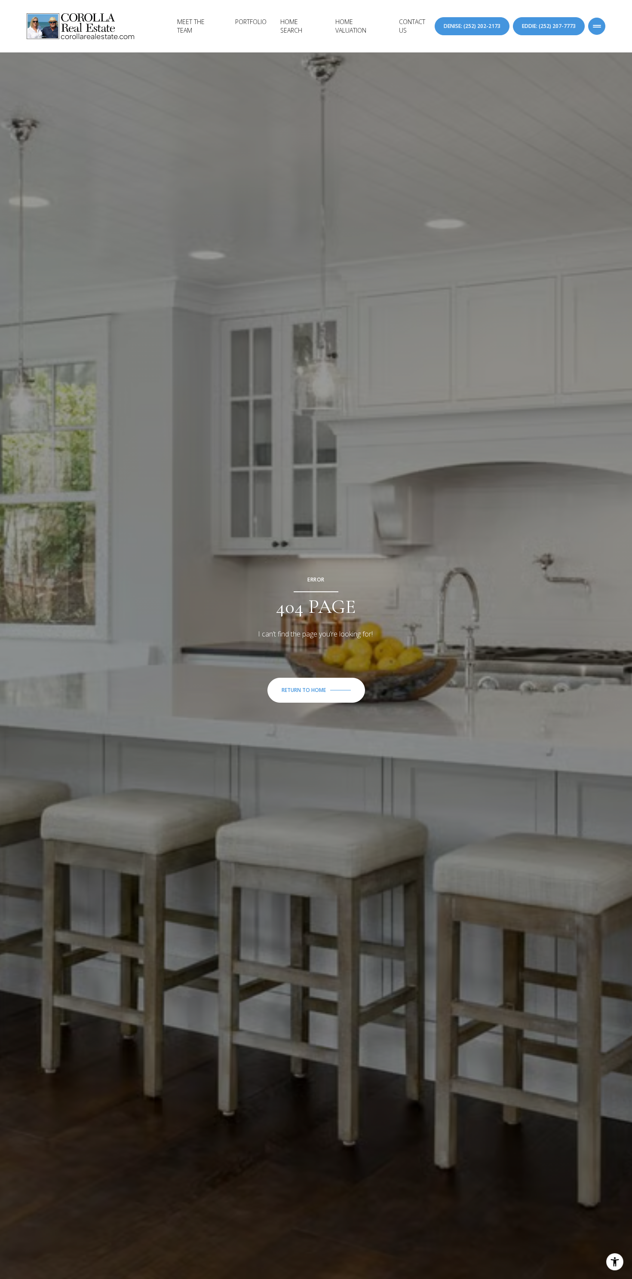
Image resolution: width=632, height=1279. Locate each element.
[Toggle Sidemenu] (596, 26)
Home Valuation (350, 26)
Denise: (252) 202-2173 (472, 26)
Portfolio (251, 22)
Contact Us (412, 26)
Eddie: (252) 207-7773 (549, 26)
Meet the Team (191, 26)
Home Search (291, 26)
